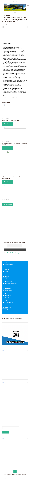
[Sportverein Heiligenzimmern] (15, 7)
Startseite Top (8, 295)
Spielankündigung (9, 281)
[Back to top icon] (15, 471)
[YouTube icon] (15, 1)
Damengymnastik (9, 264)
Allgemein (7, 262)
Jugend (6, 271)
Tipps (6, 300)
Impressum (7, 478)
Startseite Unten (8, 298)
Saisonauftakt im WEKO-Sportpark (10, 201)
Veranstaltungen (9, 302)
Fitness (6, 267)
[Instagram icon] (16, 1)
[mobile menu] (28, 5)
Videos (6, 305)
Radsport (7, 278)
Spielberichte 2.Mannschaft (11, 286)
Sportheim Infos (8, 290)
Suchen (6, 432)
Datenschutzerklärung (16, 478)
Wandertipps (8, 309)
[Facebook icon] (13, 1)
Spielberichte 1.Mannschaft (11, 283)
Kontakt (24, 478)
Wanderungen (8, 312)
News (6, 274)
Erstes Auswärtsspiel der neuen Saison (11, 120)
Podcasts (7, 276)
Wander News (8, 307)
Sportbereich (8, 288)
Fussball (7, 269)
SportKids (7, 293)
